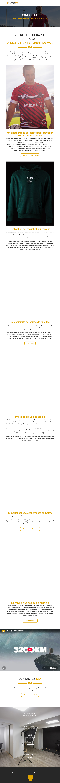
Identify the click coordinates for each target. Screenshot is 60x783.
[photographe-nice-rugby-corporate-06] (30, 129)
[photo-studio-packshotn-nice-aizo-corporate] (30, 225)
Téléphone (30, 744)
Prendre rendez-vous (31, 155)
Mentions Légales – (11, 772)
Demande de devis (31, 695)
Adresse (30, 723)
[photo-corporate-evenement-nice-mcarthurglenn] (30, 599)
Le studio (31, 343)
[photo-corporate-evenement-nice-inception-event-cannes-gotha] (30, 509)
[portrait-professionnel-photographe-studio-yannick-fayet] (30, 318)
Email (30, 735)
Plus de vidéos (31, 621)
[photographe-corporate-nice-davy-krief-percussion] (30, 413)
